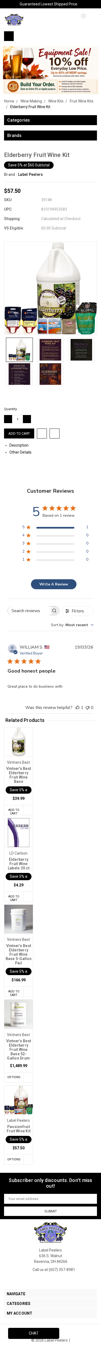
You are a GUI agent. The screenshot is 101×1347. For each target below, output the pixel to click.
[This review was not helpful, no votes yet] (87, 708)
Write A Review (53, 584)
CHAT (34, 1333)
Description (19, 445)
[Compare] (79, 20)
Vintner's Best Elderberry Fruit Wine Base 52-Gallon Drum (18, 1049)
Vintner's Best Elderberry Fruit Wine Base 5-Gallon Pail (19, 954)
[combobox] (72, 625)
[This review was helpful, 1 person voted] (77, 708)
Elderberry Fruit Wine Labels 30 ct (18, 863)
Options (13, 1077)
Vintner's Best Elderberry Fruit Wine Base (18, 775)
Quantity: (11, 409)
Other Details (20, 452)
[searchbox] (28, 610)
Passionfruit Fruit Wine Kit (19, 1129)
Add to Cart (13, 811)
